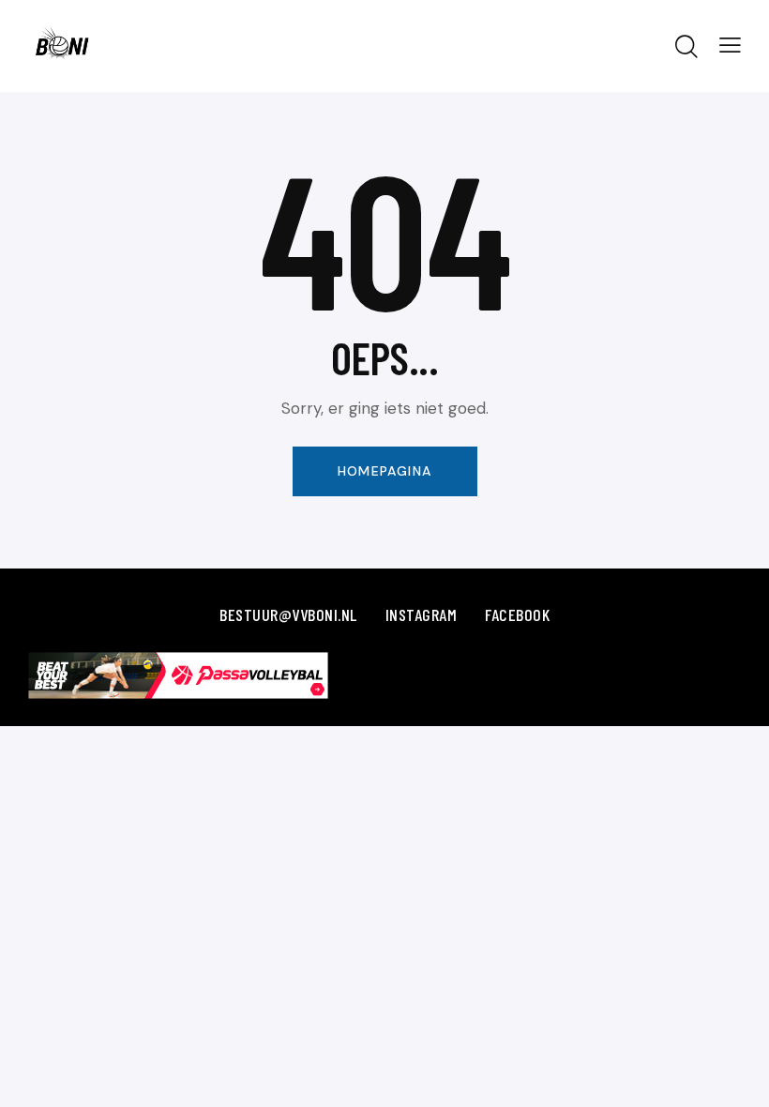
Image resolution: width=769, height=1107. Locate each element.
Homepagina (385, 471)
